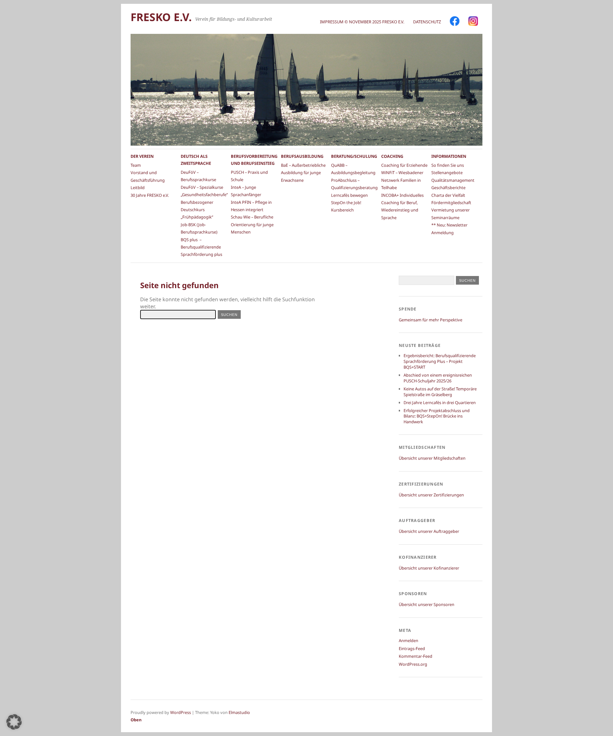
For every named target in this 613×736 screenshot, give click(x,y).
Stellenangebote (447, 172)
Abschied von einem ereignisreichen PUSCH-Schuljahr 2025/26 (438, 378)
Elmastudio (239, 712)
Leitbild (138, 187)
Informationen (448, 156)
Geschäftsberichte (448, 187)
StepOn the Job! (346, 202)
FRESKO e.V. (161, 17)
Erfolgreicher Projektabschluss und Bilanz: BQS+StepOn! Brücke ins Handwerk (437, 416)
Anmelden (408, 640)
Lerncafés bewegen (349, 195)
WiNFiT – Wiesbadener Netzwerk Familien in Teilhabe (402, 180)
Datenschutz (427, 22)
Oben (136, 720)
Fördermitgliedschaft (451, 202)
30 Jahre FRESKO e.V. (150, 195)
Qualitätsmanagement (452, 180)
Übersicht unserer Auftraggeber (429, 531)
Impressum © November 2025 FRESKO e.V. (362, 22)
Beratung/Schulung (354, 156)
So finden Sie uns (447, 165)
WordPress (180, 712)
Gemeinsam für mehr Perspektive (430, 320)
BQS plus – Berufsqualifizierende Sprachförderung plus (201, 247)
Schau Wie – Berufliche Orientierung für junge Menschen (252, 224)
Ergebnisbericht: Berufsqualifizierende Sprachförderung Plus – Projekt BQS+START (440, 361)
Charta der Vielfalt (448, 195)
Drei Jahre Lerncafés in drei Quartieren (440, 402)
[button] (14, 722)
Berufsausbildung (302, 156)
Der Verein (142, 156)
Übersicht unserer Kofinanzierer (429, 568)
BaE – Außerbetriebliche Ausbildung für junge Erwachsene (303, 172)
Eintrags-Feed (412, 648)
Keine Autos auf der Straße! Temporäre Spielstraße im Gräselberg (440, 391)
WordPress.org (413, 664)
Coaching (392, 156)
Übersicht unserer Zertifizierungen (431, 495)
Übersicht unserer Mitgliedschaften (432, 458)
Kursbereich (342, 210)
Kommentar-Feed (415, 656)
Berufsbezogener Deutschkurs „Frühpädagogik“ (197, 209)
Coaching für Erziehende (404, 165)
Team (136, 165)
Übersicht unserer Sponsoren (426, 604)
